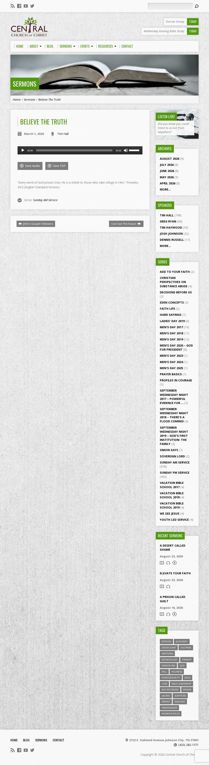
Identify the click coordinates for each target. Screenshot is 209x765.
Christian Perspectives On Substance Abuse (173, 282)
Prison (187, 689)
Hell (164, 671)
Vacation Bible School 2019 (172, 505)
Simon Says (169, 450)
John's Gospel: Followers (37, 224)
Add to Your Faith (175, 272)
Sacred (166, 695)
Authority (182, 641)
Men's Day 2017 (171, 327)
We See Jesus (169, 513)
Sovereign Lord (172, 456)
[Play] (23, 150)
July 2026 (167, 165)
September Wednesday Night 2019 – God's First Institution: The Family (174, 436)
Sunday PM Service (174, 472)
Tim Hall (63, 134)
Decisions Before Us (176, 292)
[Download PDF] (174, 563)
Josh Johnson (171, 234)
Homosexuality (171, 677)
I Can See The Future (124, 224)
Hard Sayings (170, 315)
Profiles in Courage (176, 380)
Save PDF (59, 166)
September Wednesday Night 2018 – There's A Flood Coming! (174, 415)
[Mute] (126, 150)
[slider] (134, 150)
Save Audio (32, 166)
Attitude (166, 641)
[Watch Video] (162, 563)
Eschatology (170, 659)
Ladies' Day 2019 (172, 321)
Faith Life (167, 308)
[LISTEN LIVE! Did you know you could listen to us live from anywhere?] (177, 137)
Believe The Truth (49, 99)
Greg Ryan (168, 221)
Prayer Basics (171, 374)
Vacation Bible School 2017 (172, 485)
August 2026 (169, 159)
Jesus (187, 677)
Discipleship (169, 647)
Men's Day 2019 (171, 339)
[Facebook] (19, 6)
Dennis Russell (172, 240)
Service (166, 701)
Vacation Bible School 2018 (172, 495)
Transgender (169, 707)
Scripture (180, 695)
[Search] (197, 6)
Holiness (176, 671)
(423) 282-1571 (188, 745)
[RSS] (13, 6)
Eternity (187, 659)
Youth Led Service (174, 520)
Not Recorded (170, 689)
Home (17, 99)
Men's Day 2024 (171, 362)
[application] (80, 150)
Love (164, 683)
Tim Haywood (171, 227)
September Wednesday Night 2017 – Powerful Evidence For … (174, 397)
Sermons (24, 83)
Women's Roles (171, 713)
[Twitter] (32, 6)
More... (165, 189)
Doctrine (185, 647)
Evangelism (168, 665)
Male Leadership (181, 683)
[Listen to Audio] (168, 563)
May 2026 (167, 177)
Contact (58, 739)
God (182, 665)
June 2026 (167, 171)
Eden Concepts (172, 302)
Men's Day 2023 (171, 356)
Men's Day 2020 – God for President (176, 347)
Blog (26, 739)
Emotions (167, 653)
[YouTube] (26, 6)
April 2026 (167, 183)
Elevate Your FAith (175, 573)
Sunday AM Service (45, 200)
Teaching (180, 701)
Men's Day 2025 (171, 368)
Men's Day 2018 (171, 333)
